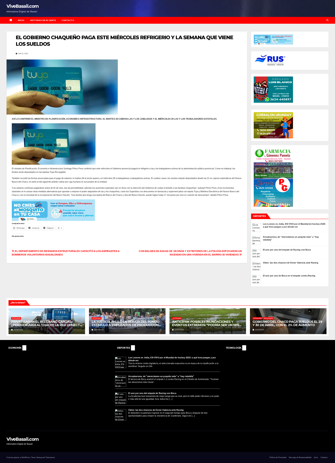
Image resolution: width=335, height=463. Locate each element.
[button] (327, 20)
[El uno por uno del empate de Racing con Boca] (256, 253)
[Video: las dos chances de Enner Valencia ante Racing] (256, 266)
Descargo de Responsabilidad (300, 457)
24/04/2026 (179, 330)
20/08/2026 (18, 330)
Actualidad (16, 318)
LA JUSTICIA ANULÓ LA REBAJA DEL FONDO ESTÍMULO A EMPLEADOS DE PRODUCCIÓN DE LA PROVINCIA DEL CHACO (125, 325)
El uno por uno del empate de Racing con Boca (287, 250)
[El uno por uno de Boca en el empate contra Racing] (256, 279)
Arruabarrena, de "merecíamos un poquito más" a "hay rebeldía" (161, 376)
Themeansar (50, 457)
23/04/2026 (259, 330)
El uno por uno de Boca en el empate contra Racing (289, 276)
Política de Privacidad (278, 457)
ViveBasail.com (23, 6)
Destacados (268, 318)
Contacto (68, 20)
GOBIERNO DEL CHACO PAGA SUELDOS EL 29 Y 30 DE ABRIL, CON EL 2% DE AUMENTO (287, 323)
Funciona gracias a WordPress (18, 457)
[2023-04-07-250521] (53, 210)
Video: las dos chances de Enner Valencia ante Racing (290, 263)
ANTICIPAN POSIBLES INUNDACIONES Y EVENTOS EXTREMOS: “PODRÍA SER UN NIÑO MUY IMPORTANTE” (207, 325)
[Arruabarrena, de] (256, 240)
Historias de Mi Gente (43, 20)
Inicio (21, 20)
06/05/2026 (99, 330)
